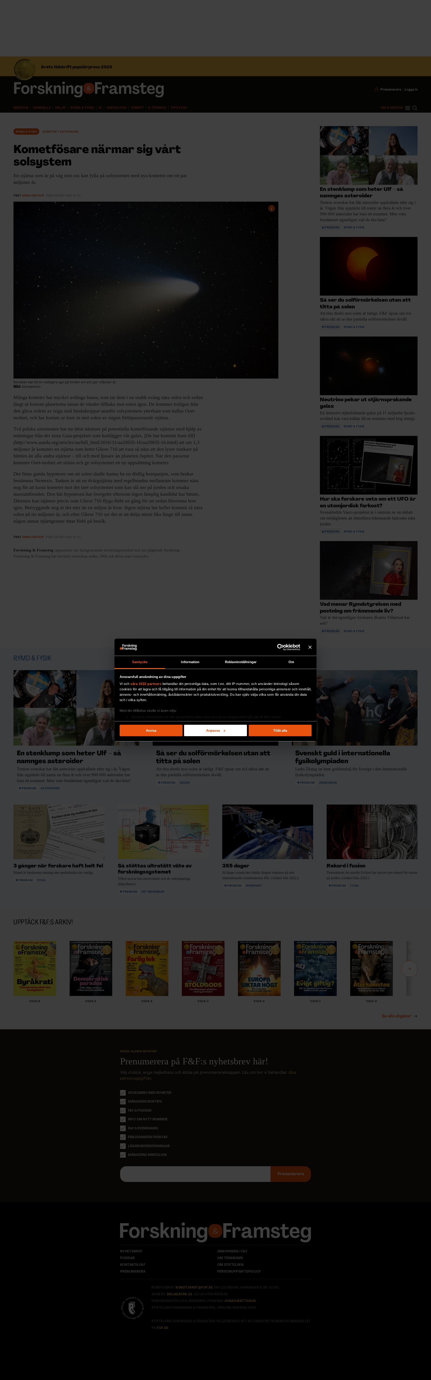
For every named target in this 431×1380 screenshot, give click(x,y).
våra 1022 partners (145, 684)
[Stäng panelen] (310, 647)
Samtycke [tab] (139, 662)
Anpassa (213, 730)
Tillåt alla (280, 730)
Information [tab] (190, 662)
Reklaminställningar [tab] (241, 662)
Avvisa (151, 730)
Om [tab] (291, 662)
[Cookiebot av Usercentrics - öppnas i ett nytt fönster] (280, 647)
